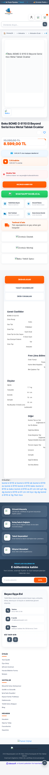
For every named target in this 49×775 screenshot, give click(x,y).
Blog (3, 707)
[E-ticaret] (24, 763)
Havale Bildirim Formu (10, 670)
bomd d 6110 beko (26, 486)
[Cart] (45, 17)
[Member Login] (31, 17)
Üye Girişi (5, 663)
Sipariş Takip (6, 723)
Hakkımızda (6, 700)
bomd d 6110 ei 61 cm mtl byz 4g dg (22, 492)
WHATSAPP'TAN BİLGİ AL (24, 194)
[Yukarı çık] (44, 762)
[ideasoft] (11, 763)
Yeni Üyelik (6, 660)
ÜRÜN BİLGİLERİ (24, 280)
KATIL (40, 580)
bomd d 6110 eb (24, 483)
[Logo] (8, 10)
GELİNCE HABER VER (24, 184)
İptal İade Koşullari (8, 693)
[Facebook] (9, 639)
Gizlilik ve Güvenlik (8, 690)
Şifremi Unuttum (8, 667)
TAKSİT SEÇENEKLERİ (24, 288)
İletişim (4, 674)
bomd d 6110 (11, 486)
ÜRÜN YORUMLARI (24, 296)
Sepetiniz (5, 730)
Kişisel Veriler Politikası (10, 697)
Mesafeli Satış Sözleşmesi (11, 686)
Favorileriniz (6, 726)
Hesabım (5, 719)
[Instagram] (15, 639)
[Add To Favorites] (44, 132)
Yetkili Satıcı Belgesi (9, 704)
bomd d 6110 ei (9, 483)
